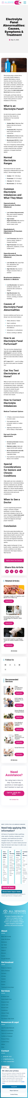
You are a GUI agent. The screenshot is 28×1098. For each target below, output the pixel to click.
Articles (3, 976)
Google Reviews (5, 958)
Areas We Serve (5, 939)
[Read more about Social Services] (8, 751)
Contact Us (14, 799)
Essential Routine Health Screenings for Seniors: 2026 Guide (13, 618)
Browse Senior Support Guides (12, 891)
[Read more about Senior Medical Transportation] (8, 714)
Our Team (4, 945)
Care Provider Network (7, 1028)
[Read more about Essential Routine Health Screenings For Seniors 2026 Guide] (14, 610)
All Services (14, 760)
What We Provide (6, 936)
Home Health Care (6, 999)
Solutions (4, 942)
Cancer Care (4, 1005)
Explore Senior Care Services (14, 560)
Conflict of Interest (6, 1036)
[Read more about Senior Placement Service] (8, 739)
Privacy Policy (5, 1039)
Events (3, 984)
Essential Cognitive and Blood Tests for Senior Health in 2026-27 (14, 640)
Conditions (4, 1010)
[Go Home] (7, 2)
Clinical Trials (5, 1013)
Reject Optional (14, 1090)
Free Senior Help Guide (7, 1018)
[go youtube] (19, 665)
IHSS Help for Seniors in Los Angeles (19, 700)
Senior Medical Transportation (19, 711)
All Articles (14, 651)
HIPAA (3, 1044)
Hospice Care (5, 1002)
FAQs (2, 1047)
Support (3, 950)
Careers (3, 979)
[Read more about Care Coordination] (8, 690)
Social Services (19, 747)
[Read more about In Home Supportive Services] (8, 702)
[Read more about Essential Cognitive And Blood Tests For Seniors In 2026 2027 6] (14, 589)
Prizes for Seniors (6, 968)
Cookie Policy (5, 1041)
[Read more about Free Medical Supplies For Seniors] (8, 726)
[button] (25, 2)
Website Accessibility (7, 1030)
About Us (4, 947)
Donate (3, 981)
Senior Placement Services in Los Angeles (19, 737)
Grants (3, 956)
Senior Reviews (5, 970)
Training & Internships (7, 987)
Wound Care (4, 1007)
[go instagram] (10, 665)
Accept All (14, 1086)
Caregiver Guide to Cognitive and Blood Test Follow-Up (14, 596)
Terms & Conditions (7, 1033)
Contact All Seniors (8, 887)
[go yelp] (14, 665)
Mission (3, 953)
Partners (3, 973)
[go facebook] (5, 665)
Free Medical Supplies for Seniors (19, 724)
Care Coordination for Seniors (19, 688)
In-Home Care (5, 996)
